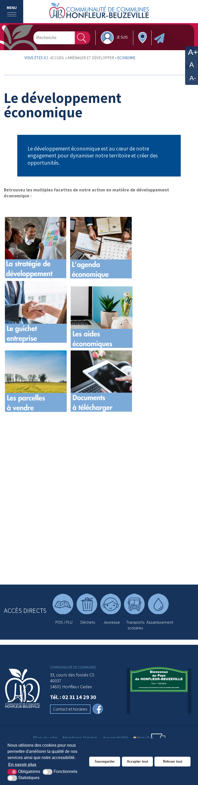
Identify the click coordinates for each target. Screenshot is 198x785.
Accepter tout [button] (137, 761)
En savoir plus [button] (22, 764)
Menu (12, 7)
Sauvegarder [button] (105, 761)
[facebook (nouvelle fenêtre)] (98, 709)
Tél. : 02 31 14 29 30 (73, 697)
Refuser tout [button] (172, 761)
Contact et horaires (70, 709)
